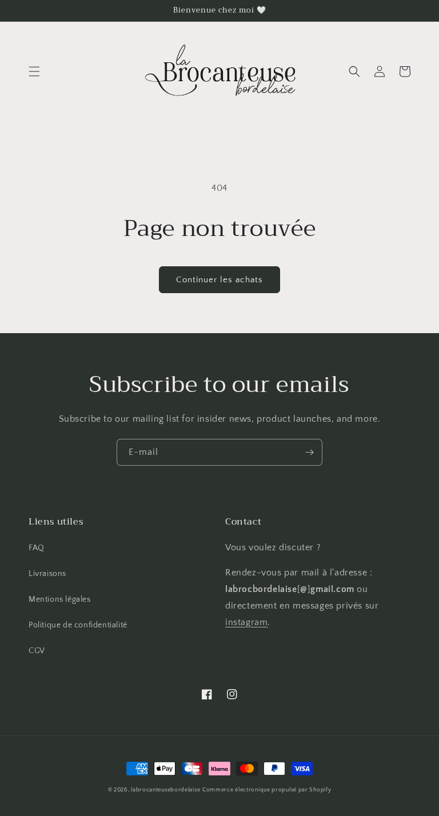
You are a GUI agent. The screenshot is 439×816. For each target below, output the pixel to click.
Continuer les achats (219, 280)
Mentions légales (60, 599)
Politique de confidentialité (78, 625)
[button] (34, 71)
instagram (246, 622)
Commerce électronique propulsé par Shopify (266, 790)
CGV (37, 650)
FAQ (37, 548)
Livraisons (47, 573)
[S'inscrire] (309, 452)
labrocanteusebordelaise (165, 790)
